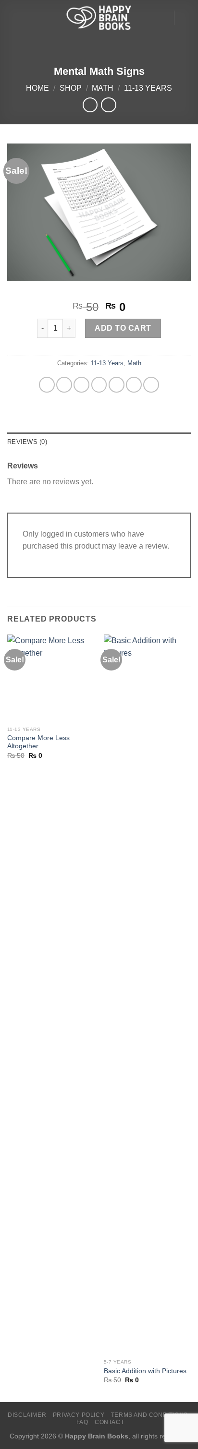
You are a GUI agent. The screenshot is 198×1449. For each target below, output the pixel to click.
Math (102, 88)
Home (37, 88)
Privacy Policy (79, 1415)
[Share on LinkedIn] (151, 385)
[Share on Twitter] (99, 385)
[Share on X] (81, 385)
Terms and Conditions (149, 1415)
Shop (71, 88)
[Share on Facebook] (64, 385)
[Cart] (186, 17)
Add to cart (123, 328)
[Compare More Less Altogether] (50, 678)
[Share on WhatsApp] (47, 385)
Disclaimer (27, 1415)
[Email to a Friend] (116, 385)
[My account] (162, 17)
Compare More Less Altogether (38, 742)
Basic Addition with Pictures (145, 1371)
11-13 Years (148, 88)
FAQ (82, 1422)
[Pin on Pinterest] (134, 385)
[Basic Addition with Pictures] (147, 994)
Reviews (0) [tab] (27, 441)
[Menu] (13, 17)
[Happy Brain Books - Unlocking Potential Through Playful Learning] (99, 17)
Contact (109, 1422)
